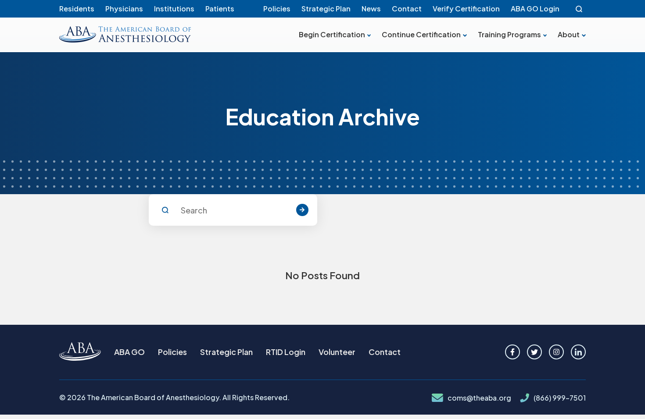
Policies (276, 8)
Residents (76, 8)
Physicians (124, 8)
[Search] (579, 9)
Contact (407, 8)
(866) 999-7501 (560, 398)
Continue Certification (421, 34)
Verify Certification (466, 8)
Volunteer (337, 352)
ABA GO (129, 352)
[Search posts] (302, 210)
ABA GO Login (535, 8)
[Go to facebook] (512, 351)
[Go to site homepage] (80, 352)
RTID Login (285, 352)
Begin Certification (332, 34)
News (371, 8)
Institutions (174, 8)
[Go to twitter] (534, 351)
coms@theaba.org (479, 398)
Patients (219, 8)
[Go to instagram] (556, 351)
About (569, 34)
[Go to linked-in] (578, 351)
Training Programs (509, 34)
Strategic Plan (326, 8)
